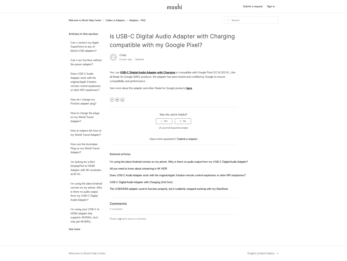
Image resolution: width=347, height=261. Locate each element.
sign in (121, 218)
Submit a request (253, 6)
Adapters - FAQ (137, 20)
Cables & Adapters (115, 20)
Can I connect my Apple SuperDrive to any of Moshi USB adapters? (84, 46)
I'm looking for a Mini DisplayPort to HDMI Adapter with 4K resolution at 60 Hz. (85, 168)
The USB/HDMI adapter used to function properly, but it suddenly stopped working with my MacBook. (169, 188)
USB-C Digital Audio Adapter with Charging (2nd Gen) (141, 182)
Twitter (117, 100)
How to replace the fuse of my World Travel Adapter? (85, 132)
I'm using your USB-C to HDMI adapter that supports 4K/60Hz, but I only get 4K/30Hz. (84, 215)
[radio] (164, 121)
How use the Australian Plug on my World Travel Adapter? (84, 148)
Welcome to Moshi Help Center (85, 20)
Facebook (112, 100)
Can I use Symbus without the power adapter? (86, 62)
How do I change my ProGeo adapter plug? (83, 101)
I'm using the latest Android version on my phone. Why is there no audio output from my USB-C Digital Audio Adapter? (86, 191)
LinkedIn (122, 100)
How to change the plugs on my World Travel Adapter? (85, 117)
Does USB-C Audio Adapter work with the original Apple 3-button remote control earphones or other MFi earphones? (85, 81)
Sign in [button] (271, 6)
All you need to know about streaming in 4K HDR (138, 168)
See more (74, 229)
